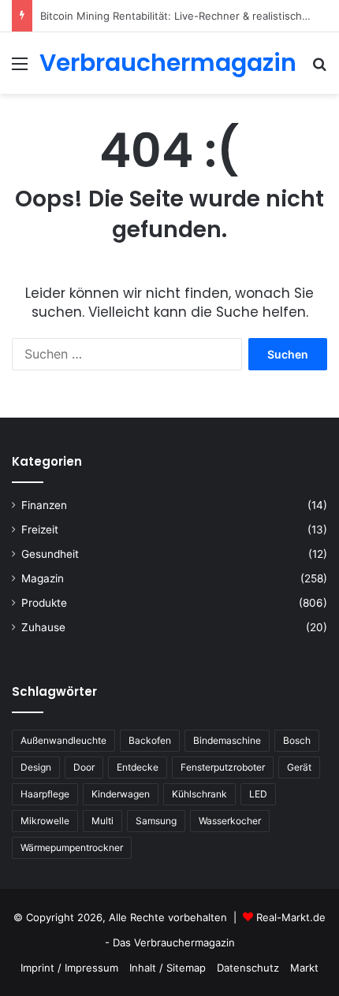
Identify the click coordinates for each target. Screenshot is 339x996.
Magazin (42, 578)
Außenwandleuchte (63, 740)
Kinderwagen (120, 794)
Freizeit (39, 529)
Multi (102, 821)
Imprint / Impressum (69, 967)
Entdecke (137, 767)
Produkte (44, 602)
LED (258, 794)
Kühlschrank (199, 794)
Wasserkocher (230, 821)
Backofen (150, 740)
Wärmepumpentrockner (71, 847)
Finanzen (44, 505)
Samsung (156, 821)
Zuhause (43, 627)
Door (84, 767)
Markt (304, 967)
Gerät (299, 767)
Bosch (297, 740)
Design (35, 767)
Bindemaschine (227, 740)
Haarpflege (44, 794)
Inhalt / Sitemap (167, 967)
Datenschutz (248, 967)
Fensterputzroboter (223, 767)
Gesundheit (50, 554)
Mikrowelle (44, 821)
